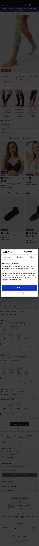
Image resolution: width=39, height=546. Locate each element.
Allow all (19, 287)
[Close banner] (36, 252)
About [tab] (32, 257)
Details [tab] (19, 257)
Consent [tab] (7, 257)
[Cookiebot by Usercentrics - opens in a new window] (24, 252)
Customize (18, 293)
